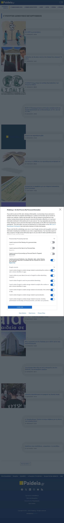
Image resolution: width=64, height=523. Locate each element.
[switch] (52, 242)
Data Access (32, 313)
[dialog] (32, 261)
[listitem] (32, 239)
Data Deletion (22, 313)
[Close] (60, 210)
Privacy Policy (41, 313)
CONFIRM (20, 307)
